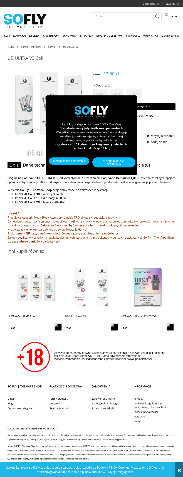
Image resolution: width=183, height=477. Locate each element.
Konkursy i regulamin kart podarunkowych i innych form (151, 405)
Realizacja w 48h (59, 408)
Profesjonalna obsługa (105, 403)
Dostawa (55, 403)
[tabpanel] (91, 212)
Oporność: (101, 85)
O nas (11, 398)
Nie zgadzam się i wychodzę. (114, 162)
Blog (10, 403)
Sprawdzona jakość (103, 408)
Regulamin (139, 416)
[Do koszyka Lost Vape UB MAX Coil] (58, 327)
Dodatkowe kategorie (20, 408)
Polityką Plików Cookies (113, 467)
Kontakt (138, 398)
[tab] (14, 165)
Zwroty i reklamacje (103, 398)
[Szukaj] (157, 16)
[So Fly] (25, 21)
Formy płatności (59, 398)
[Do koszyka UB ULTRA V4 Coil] (114, 327)
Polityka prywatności (145, 412)
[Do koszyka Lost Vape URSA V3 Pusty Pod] (170, 327)
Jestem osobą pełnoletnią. (69, 160)
